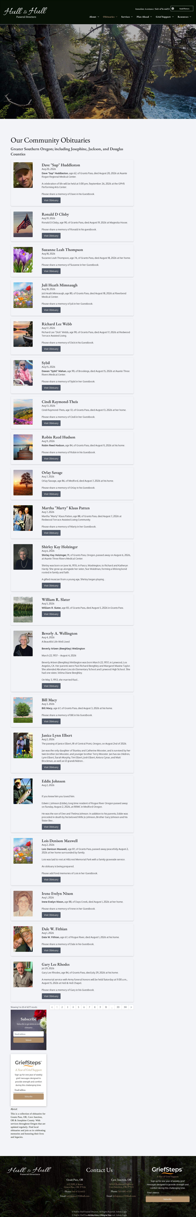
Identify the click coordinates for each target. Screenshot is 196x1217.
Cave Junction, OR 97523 (121, 1186)
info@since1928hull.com (78, 1195)
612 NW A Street (75, 1184)
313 (118, 1007)
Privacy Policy (93, 1215)
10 (106, 1007)
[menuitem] (92, 17)
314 (125, 1007)
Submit (28, 1040)
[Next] (131, 1007)
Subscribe (28, 1096)
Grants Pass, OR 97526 (75, 1187)
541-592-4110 (124, 1191)
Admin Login (121, 1211)
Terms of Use (106, 1215)
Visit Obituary (51, 200)
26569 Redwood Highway (121, 1184)
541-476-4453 (162, 8)
